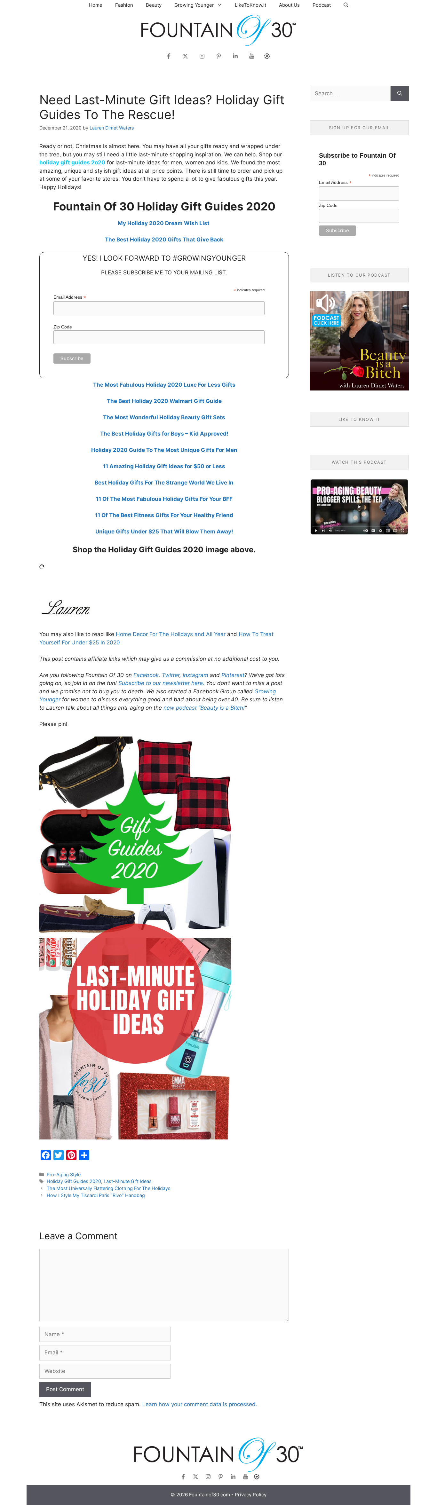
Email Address (69, 297)
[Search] (400, 93)
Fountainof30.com (209, 1495)
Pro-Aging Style (64, 1174)
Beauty (154, 5)
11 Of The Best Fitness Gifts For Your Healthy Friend (164, 515)
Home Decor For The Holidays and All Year (171, 634)
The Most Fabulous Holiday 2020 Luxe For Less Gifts (164, 385)
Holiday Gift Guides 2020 (74, 1181)
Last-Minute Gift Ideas (128, 1181)
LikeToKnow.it (250, 5)
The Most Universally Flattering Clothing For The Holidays (109, 1188)
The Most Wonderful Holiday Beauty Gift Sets (164, 417)
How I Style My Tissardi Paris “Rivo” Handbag (96, 1195)
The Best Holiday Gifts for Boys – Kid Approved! (164, 433)
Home (95, 5)
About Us (289, 5)
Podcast (322, 5)
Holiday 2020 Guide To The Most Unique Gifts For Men (164, 450)
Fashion (124, 5)
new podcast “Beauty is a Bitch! (204, 708)
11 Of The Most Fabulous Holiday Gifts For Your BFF (164, 499)
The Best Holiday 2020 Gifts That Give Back (164, 239)
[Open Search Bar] (346, 5)
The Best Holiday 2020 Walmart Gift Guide (164, 401)
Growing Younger (194, 5)
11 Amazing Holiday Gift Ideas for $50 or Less (164, 466)
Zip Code (62, 326)
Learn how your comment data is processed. (199, 1404)
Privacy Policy (250, 1495)
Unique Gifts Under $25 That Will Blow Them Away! (164, 531)
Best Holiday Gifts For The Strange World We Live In (164, 482)
